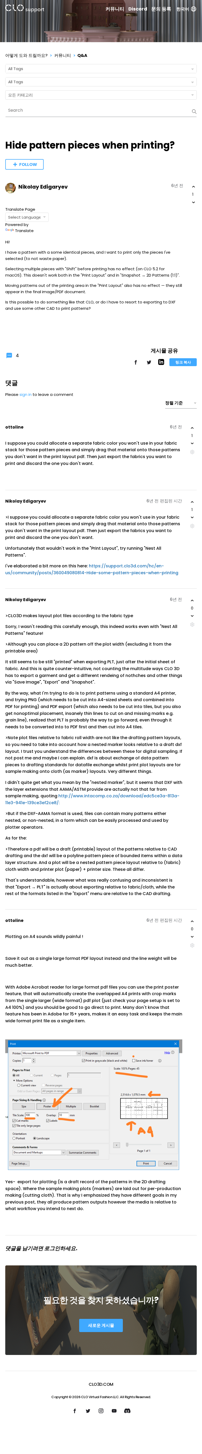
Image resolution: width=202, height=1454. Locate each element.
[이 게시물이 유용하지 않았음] (194, 202)
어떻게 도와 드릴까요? (26, 55)
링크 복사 (183, 362)
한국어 (182, 9)
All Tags (15, 68)
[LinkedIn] (161, 363)
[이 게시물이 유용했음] (194, 187)
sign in (25, 394)
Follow (28, 164)
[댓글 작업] (192, 451)
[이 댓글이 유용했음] (192, 428)
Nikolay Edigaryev (43, 186)
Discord (137, 9)
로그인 (52, 1248)
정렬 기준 (174, 403)
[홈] (24, 9)
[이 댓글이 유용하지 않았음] (192, 443)
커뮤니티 (114, 9)
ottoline (14, 427)
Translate (24, 230)
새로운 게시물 (101, 1325)
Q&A (82, 55)
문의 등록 (161, 9)
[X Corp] (149, 364)
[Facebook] (136, 364)
